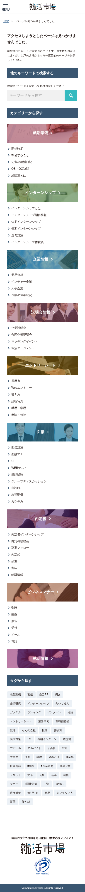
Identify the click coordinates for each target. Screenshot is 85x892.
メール (15, 634)
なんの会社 (29, 730)
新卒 (54, 775)
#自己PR (32, 792)
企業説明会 (18, 328)
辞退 (14, 561)
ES (29, 739)
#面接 (30, 766)
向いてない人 (65, 792)
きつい (60, 783)
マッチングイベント (24, 341)
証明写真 (17, 401)
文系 (30, 775)
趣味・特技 (18, 414)
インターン (54, 712)
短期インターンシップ (26, 221)
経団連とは (18, 175)
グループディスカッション (29, 481)
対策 (65, 748)
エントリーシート (21, 721)
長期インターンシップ (26, 228)
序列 (27, 757)
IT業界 (70, 757)
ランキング (34, 712)
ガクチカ (17, 501)
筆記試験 (17, 474)
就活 (12, 730)
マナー (14, 783)
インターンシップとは (26, 208)
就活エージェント (23, 348)
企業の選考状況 (21, 295)
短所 (70, 712)
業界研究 (43, 721)
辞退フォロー (20, 547)
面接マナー (18, 454)
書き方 (15, 394)
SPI (13, 461)
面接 (30, 694)
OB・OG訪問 (20, 168)
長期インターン (46, 739)
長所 (42, 775)
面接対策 (17, 447)
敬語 (14, 607)
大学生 (14, 757)
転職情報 (17, 574)
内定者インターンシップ (27, 534)
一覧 (46, 783)
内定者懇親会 (20, 541)
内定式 (15, 554)
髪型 (14, 614)
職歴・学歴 (18, 408)
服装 (14, 621)
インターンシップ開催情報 (29, 215)
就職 (66, 775)
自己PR (16, 488)
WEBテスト (19, 467)
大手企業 (17, 288)
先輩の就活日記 (21, 162)
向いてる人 (62, 703)
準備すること (20, 155)
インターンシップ (38, 703)
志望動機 (17, 494)
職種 (39, 757)
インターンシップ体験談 (27, 242)
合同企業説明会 (21, 334)
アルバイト (34, 748)
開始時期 (17, 148)
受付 (14, 628)
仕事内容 (15, 766)
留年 (14, 568)
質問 (12, 801)
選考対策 (17, 235)
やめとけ (54, 757)
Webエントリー (21, 387)
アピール (15, 748)
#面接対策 (31, 783)
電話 (14, 641)
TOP (6, 21)
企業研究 (15, 703)
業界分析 (17, 274)
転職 (44, 730)
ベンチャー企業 (21, 281)
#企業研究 (47, 766)
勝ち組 (26, 801)
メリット (15, 775)
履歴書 (15, 381)
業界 (47, 792)
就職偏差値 (62, 721)
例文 (58, 694)
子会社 (51, 748)
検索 (71, 95)
